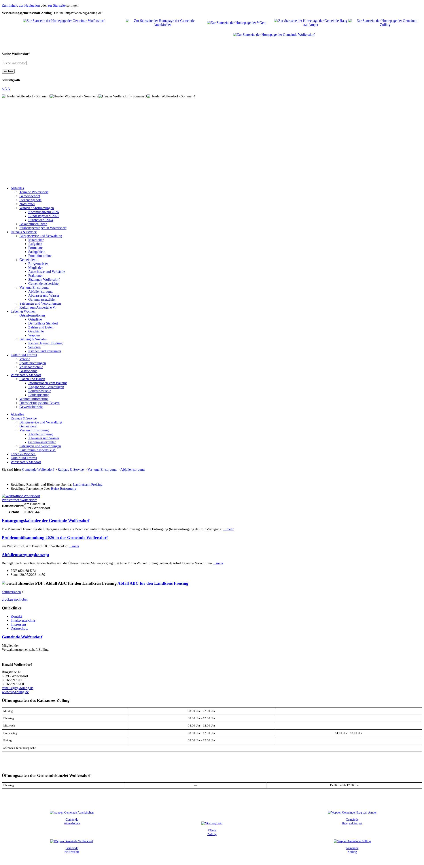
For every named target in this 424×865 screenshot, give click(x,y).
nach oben (21, 599)
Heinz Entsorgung (63, 488)
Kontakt (16, 616)
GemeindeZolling (352, 850)
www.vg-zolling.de (15, 692)
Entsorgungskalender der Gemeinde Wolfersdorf (45, 520)
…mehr (228, 529)
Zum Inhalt (9, 5)
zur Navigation (29, 5)
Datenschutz (19, 628)
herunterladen (11, 592)
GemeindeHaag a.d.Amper (352, 821)
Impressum (18, 624)
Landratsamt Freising (87, 484)
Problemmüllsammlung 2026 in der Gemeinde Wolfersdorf (55, 537)
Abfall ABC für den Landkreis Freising (152, 583)
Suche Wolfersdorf (16, 54)
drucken (7, 599)
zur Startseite (57, 5)
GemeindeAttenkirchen (72, 821)
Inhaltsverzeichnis (23, 620)
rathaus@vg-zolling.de (17, 688)
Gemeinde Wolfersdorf (22, 637)
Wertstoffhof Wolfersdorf (19, 500)
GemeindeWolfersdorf (71, 850)
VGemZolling (212, 832)
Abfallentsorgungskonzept (25, 554)
